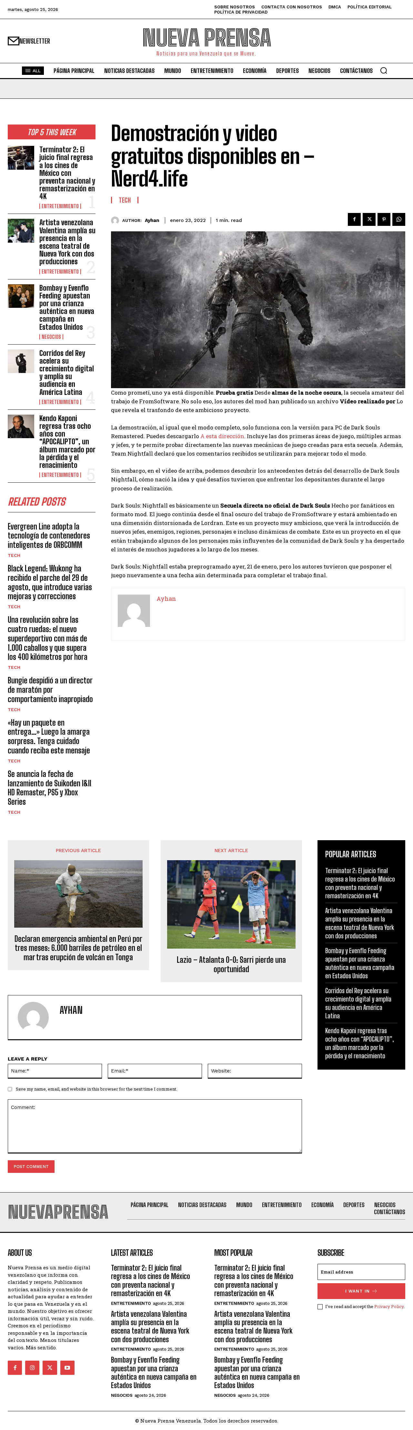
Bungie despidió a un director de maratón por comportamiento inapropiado (50, 690)
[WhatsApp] (398, 219)
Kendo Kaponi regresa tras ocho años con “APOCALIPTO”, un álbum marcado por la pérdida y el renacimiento (67, 441)
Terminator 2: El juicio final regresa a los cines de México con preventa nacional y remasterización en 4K (67, 173)
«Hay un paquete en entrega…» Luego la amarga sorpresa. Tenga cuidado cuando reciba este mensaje (49, 736)
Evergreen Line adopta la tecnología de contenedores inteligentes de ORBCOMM (49, 536)
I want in (357, 1291)
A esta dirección (222, 436)
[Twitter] (369, 219)
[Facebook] (354, 219)
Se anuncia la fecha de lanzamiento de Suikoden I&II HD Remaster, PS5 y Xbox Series (49, 787)
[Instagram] (32, 1368)
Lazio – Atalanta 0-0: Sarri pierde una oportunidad (231, 964)
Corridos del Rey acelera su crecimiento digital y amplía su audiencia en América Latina (66, 373)
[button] (383, 70)
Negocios (51, 336)
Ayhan (152, 220)
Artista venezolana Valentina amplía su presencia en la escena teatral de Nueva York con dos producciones (67, 242)
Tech (14, 555)
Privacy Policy (389, 1306)
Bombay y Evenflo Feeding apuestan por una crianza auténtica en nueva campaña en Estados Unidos (66, 307)
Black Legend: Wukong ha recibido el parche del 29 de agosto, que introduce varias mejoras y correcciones (50, 582)
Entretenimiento (60, 206)
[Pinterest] (384, 219)
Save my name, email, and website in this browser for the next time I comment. (96, 1089)
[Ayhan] (116, 221)
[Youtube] (67, 1368)
